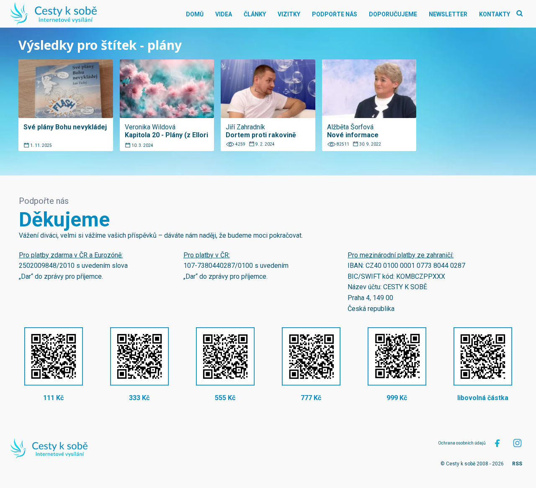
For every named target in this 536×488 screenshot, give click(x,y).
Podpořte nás (334, 14)
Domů (195, 14)
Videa (223, 14)
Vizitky (289, 14)
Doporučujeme (393, 14)
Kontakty (494, 14)
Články (255, 14)
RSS (517, 464)
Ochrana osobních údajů (462, 443)
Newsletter (448, 14)
